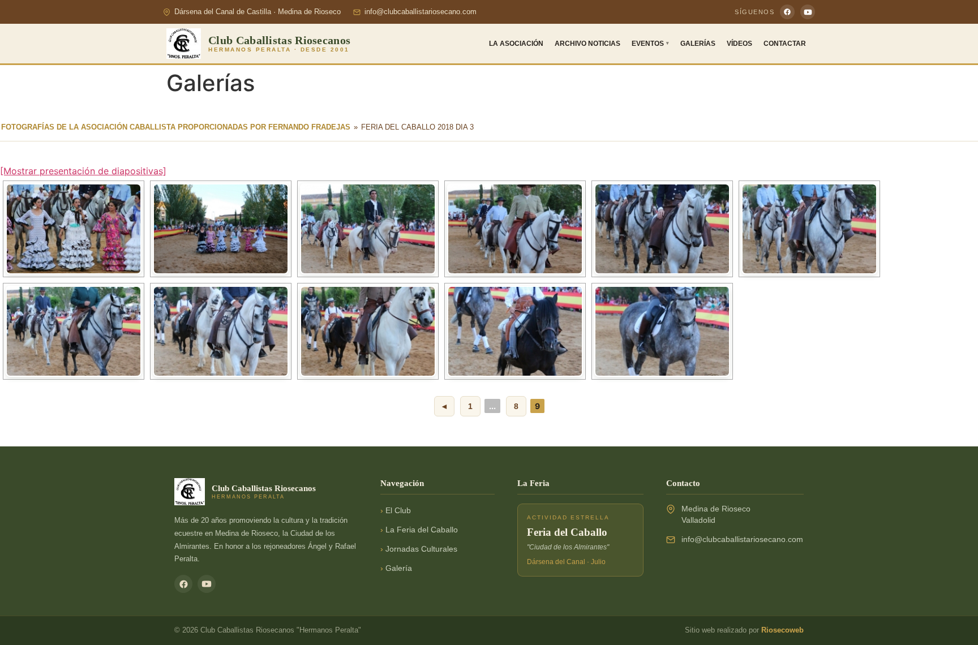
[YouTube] (807, 12)
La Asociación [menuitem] (516, 44)
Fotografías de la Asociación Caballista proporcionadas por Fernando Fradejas (175, 127)
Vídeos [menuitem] (739, 44)
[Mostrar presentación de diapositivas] (83, 171)
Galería (398, 568)
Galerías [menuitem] (697, 44)
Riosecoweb (782, 630)
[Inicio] (183, 43)
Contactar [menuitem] (784, 44)
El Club (398, 510)
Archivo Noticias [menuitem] (587, 44)
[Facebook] (787, 12)
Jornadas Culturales (421, 549)
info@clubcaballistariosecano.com (420, 12)
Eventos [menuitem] (650, 44)
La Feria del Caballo (421, 530)
